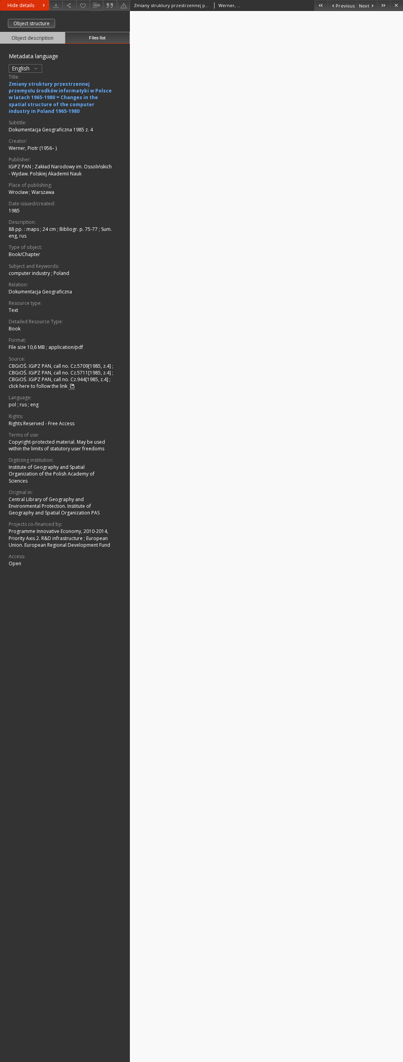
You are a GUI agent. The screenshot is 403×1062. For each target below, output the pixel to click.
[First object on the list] (320, 5)
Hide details (20, 5)
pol (13, 404)
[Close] (396, 5)
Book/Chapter (24, 254)
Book (14, 328)
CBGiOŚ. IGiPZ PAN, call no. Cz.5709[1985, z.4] (60, 366)
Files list (97, 38)
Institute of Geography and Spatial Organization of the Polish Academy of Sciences (51, 474)
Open (15, 563)
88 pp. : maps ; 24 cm (33, 229)
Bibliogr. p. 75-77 (79, 229)
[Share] (69, 5)
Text (13, 310)
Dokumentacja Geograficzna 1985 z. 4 (51, 129)
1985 (14, 210)
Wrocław (19, 192)
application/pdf (65, 347)
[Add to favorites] (83, 5)
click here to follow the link (38, 386)
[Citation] (109, 5)
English (21, 68)
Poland (61, 273)
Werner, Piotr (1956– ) (33, 148)
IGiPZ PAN (20, 166)
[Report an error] (123, 5)
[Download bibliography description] (96, 5)
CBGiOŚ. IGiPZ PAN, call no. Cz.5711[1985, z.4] (60, 372)
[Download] (56, 5)
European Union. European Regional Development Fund (59, 541)
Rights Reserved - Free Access (41, 423)
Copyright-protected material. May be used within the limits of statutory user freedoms (57, 445)
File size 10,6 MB (27, 347)
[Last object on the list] (383, 5)
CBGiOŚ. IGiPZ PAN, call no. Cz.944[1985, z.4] (59, 379)
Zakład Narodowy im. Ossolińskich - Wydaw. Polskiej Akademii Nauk (60, 170)
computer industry (30, 273)
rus (24, 404)
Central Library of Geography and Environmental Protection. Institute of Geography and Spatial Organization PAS (54, 506)
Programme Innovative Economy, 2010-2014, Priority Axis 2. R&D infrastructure (58, 534)
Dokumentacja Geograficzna (40, 291)
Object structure (31, 23)
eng (34, 404)
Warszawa (42, 192)
